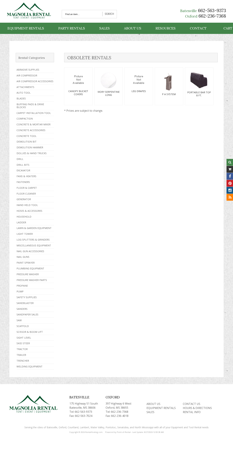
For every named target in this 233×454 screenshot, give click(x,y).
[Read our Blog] (230, 197)
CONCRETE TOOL (27, 136)
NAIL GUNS (23, 256)
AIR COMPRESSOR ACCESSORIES (35, 81)
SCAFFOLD (23, 326)
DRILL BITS (23, 164)
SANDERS (22, 308)
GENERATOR (24, 199)
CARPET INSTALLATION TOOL (34, 113)
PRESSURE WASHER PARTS (32, 280)
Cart (227, 28)
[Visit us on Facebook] (230, 176)
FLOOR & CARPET (27, 187)
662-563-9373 (212, 10)
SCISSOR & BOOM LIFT (30, 331)
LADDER (21, 222)
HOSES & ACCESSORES (29, 210)
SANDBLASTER (25, 303)
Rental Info (192, 412)
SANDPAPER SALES (27, 314)
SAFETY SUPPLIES (27, 297)
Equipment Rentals (26, 28)
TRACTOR (22, 349)
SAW (19, 320)
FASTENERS (23, 182)
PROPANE (22, 285)
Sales (104, 28)
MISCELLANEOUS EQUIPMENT (34, 245)
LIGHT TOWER (25, 233)
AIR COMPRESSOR (27, 75)
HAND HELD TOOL (27, 205)
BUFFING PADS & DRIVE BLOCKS (30, 106)
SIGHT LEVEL (24, 337)
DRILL (20, 159)
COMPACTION (25, 118)
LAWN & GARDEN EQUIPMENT (34, 228)
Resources (166, 28)
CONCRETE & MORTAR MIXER (33, 124)
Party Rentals (71, 28)
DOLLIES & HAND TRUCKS (32, 153)
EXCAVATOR (23, 170)
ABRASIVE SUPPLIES (28, 69)
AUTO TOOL (24, 92)
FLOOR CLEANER (26, 193)
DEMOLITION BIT (27, 141)
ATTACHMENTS (25, 87)
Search (109, 14)
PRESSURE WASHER (28, 274)
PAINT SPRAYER (26, 262)
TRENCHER (23, 360)
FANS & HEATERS (26, 176)
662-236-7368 (212, 16)
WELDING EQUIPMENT (29, 366)
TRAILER (21, 354)
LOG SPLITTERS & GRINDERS (33, 239)
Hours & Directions (197, 408)
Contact (198, 28)
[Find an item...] (230, 162)
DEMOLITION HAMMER (30, 147)
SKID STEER (23, 343)
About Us (132, 28)
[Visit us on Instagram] (230, 190)
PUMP (20, 291)
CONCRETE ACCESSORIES (31, 130)
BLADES (21, 98)
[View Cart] (230, 169)
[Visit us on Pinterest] (230, 183)
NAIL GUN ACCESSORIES (30, 251)
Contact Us (191, 404)
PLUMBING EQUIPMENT (30, 268)
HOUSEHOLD (24, 216)
